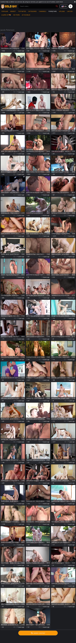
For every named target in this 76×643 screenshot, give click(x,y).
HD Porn (16, 15)
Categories (32, 11)
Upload (62, 11)
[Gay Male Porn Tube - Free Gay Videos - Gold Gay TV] (9, 6)
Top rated (22, 11)
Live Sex (70, 11)
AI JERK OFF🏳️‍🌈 (6, 15)
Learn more (59, 2)
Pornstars (52, 11)
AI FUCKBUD (26, 15)
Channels (42, 11)
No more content (38, 633)
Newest (13, 11)
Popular (4, 11)
